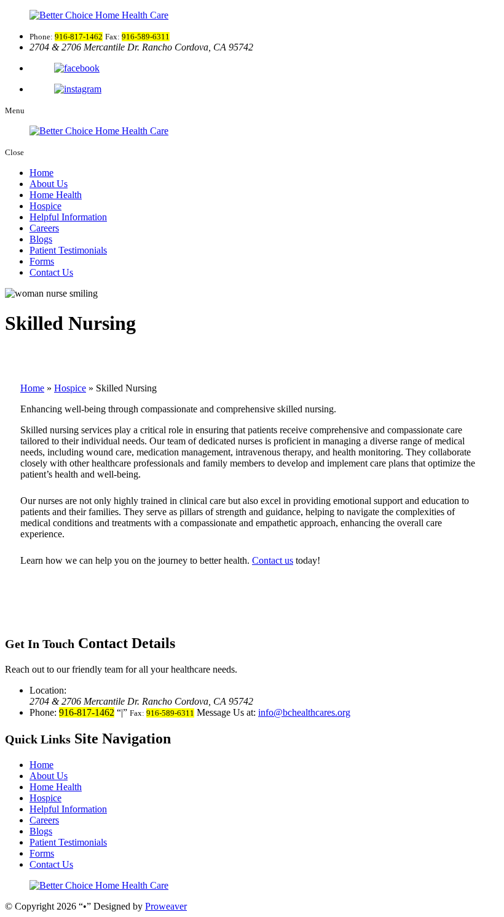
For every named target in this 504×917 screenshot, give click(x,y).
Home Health (56, 195)
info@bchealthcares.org (304, 712)
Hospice (45, 206)
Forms (42, 261)
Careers (44, 228)
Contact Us (51, 272)
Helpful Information (68, 217)
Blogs (41, 239)
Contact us (272, 560)
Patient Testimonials (68, 250)
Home (41, 172)
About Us (49, 183)
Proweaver (166, 906)
